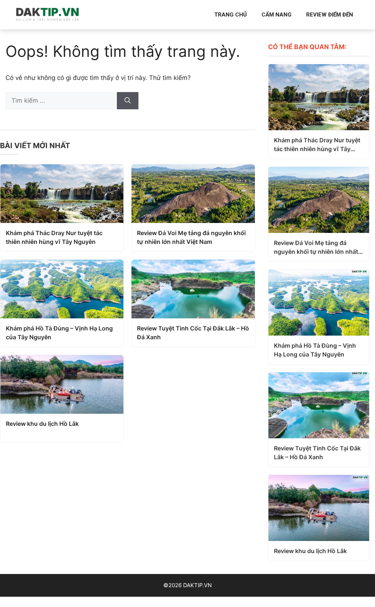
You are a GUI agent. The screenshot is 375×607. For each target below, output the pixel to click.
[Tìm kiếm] (127, 101)
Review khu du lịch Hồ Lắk (42, 423)
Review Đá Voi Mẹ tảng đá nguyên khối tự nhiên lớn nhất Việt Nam (191, 237)
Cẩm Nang (276, 14)
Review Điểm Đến (329, 14)
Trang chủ (230, 14)
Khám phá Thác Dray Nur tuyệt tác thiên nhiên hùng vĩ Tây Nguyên (54, 237)
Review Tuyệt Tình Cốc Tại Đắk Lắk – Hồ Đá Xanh (193, 333)
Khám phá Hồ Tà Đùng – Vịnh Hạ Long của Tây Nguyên (59, 333)
